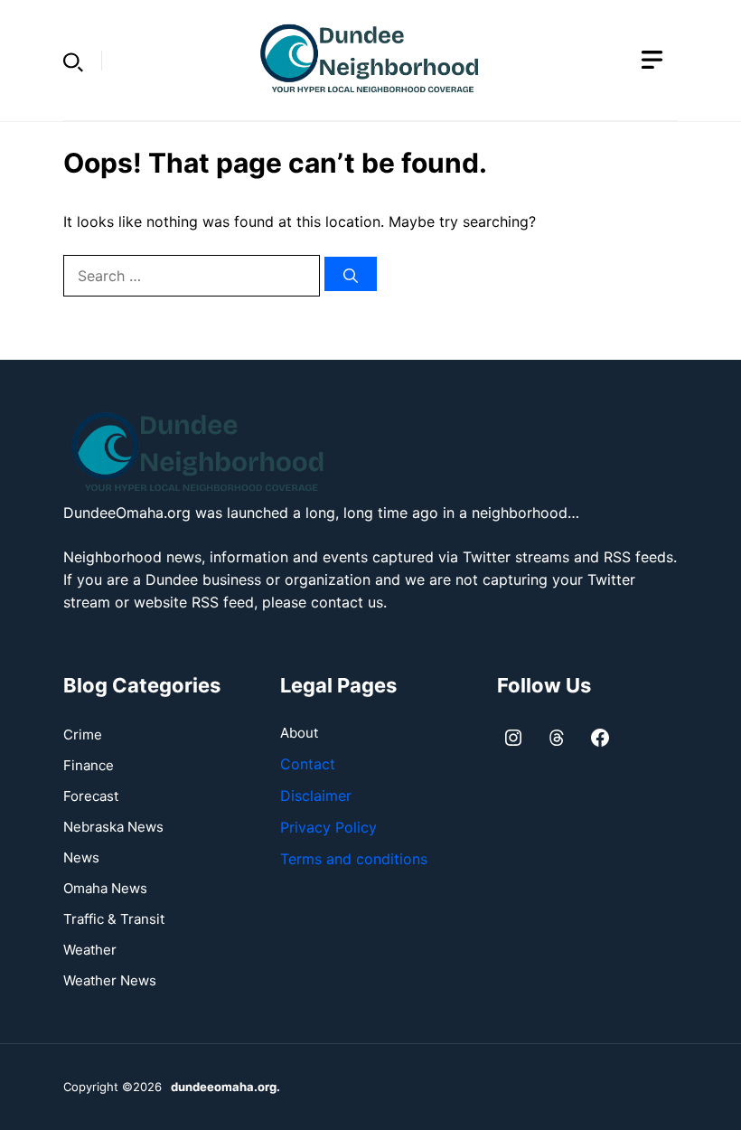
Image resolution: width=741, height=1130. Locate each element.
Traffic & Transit (113, 919)
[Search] (350, 274)
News (81, 857)
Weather (90, 949)
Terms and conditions (353, 859)
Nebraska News (113, 826)
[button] (73, 61)
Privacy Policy (328, 827)
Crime (82, 734)
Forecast (90, 796)
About (299, 732)
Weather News (109, 980)
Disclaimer (316, 795)
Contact (307, 764)
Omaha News (105, 888)
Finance (88, 765)
